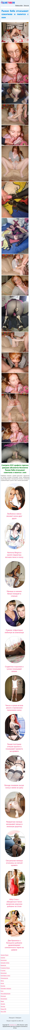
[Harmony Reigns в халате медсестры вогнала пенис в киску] (15, 549)
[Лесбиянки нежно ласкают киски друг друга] (15, 510)
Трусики (3, 1004)
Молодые (3, 996)
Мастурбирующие (5, 993)
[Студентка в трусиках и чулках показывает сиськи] (15, 663)
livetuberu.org (12, 1025)
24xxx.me (26, 5)
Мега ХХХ (3, 1011)
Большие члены (5, 963)
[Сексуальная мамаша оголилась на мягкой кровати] (15, 857)
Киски (2, 983)
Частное (3, 1006)
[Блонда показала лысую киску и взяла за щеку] (15, 781)
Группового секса (5, 975)
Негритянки (4, 998)
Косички (3, 986)
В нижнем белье (5, 968)
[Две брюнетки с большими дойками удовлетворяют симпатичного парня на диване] (15, 937)
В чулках (3, 970)
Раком (2, 1001)
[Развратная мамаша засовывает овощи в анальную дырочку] (15, 818)
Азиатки (3, 957)
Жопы (2, 981)
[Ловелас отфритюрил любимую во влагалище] (15, 626)
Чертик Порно (4, 955)
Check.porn (18, 1017)
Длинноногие (4, 978)
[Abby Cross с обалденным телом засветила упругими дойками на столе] (15, 896)
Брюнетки (3, 965)
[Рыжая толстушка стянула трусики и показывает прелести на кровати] (15, 740)
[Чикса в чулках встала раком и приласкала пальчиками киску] (15, 702)
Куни (2, 991)
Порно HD (3, 1009)
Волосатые (4, 973)
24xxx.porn (12, 1017)
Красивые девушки (6, 988)
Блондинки (4, 960)
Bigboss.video (19, 5)
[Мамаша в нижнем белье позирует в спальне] (15, 587)
